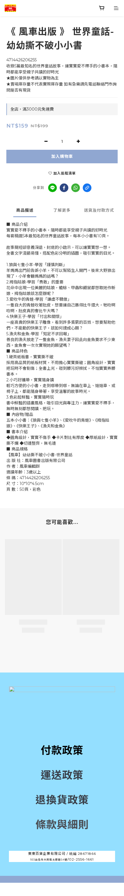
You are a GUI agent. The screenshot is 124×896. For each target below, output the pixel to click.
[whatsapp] (75, 187)
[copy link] (87, 187)
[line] (52, 187)
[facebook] (64, 187)
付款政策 (62, 750)
